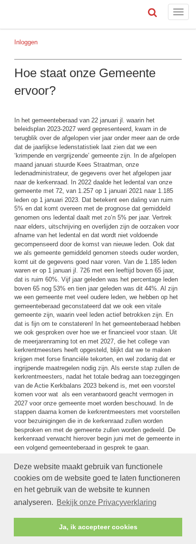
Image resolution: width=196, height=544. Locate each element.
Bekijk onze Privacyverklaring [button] (107, 502)
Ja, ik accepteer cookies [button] (98, 527)
